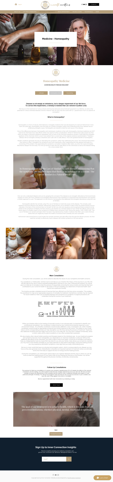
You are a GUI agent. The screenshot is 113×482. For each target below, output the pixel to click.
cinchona (38, 207)
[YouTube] (84, 4)
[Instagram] (86, 4)
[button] (29, 11)
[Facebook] (82, 4)
